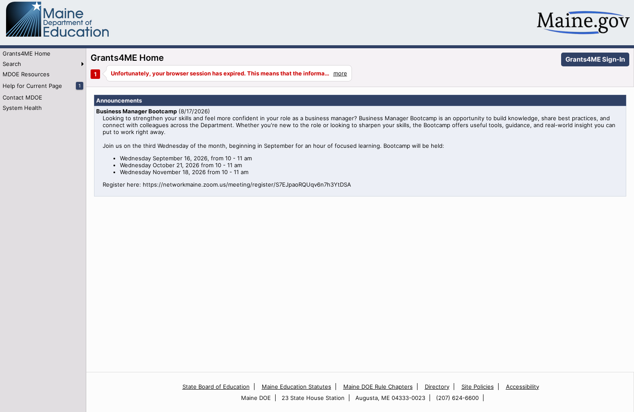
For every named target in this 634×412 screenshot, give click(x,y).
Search (12, 63)
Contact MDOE (22, 97)
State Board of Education (216, 386)
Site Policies (477, 386)
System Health (22, 107)
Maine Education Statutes (296, 386)
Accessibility (522, 386)
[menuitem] (43, 53)
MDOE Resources (26, 74)
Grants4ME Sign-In (595, 59)
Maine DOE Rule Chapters (378, 386)
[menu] (43, 80)
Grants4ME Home (26, 53)
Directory (437, 386)
